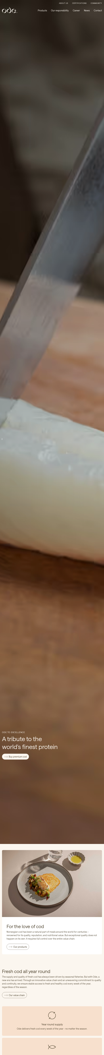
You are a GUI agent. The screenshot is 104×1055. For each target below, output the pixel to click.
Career (76, 10)
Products (42, 10)
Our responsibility (60, 10)
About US (63, 3)
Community (96, 3)
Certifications (79, 3)
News (87, 10)
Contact (98, 10)
